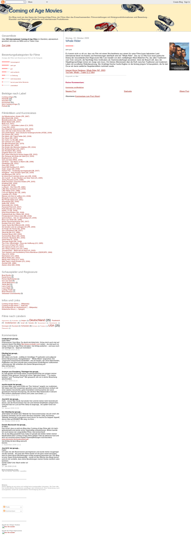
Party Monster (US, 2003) (11, 209)
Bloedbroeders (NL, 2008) (12, 120)
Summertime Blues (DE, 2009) (13, 236)
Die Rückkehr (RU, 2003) (11, 151)
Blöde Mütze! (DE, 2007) (11, 122)
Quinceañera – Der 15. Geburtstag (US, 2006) (19, 218)
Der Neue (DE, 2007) (10, 138)
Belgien (23, 320)
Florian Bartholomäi (9, 279)
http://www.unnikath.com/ (30, 344)
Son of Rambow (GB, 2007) (12, 230)
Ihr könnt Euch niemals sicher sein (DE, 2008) (19, 176)
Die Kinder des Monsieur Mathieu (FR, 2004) (19, 147)
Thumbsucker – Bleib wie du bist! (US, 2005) (19, 250)
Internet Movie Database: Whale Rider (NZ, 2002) (85, 70)
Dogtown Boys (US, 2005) (12, 152)
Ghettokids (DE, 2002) (10, 163)
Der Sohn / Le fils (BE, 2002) (12, 140)
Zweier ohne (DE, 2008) (11, 265)
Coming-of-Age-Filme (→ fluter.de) (15, 305)
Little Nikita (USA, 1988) (11, 191)
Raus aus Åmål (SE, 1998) (12, 220)
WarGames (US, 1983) (10, 256)
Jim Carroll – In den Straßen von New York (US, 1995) (22, 178)
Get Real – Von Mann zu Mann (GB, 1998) (18, 162)
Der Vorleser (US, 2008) (11, 142)
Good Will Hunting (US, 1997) (13, 167)
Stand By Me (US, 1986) (11, 232)
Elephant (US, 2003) (9, 158)
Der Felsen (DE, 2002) (10, 134)
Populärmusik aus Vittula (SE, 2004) (15, 214)
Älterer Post (184, 91)
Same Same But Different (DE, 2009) (16, 225)
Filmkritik (5, 99)
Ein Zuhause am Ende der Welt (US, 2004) (18, 156)
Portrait (4, 106)
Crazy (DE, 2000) (8, 127)
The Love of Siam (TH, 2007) (13, 245)
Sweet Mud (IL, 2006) (10, 239)
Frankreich (56, 320)
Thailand (43, 326)
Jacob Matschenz (8, 282)
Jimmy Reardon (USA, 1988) (13, 180)
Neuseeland (42, 323)
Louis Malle (6, 288)
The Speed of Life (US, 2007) (13, 247)
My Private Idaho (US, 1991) (12, 200)
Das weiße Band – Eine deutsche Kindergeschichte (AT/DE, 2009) (27, 133)
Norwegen (5, 326)
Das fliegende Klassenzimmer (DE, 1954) (17, 129)
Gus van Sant (7, 281)
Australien (15, 320)
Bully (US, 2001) (8, 123)
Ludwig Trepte (7, 290)
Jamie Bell (6, 284)
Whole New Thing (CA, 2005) (13, 259)
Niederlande (53, 323)
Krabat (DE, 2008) (9, 185)
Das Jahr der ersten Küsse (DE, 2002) (16, 131)
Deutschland (37, 320)
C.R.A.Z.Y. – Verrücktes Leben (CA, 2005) (17, 125)
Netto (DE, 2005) (8, 203)
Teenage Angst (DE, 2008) (12, 241)
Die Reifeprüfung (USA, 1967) (13, 149)
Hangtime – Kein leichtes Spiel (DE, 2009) (18, 172)
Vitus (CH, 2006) (8, 254)
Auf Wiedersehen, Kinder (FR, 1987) (15, 116)
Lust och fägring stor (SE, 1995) (14, 192)
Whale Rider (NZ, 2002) (11, 258)
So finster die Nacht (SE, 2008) (13, 229)
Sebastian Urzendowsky (11, 293)
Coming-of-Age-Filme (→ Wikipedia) (15, 304)
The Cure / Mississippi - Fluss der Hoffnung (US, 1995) (22, 243)
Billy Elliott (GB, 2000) (10, 118)
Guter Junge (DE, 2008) (11, 169)
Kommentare (10, 511)
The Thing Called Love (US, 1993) (15, 249)
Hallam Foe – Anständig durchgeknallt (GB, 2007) (20, 171)
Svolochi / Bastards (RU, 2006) (13, 238)
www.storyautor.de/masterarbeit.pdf (15, 439)
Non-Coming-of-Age (9, 104)
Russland (15, 326)
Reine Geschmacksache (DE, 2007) (15, 221)
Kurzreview (6, 102)
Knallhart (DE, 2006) (9, 183)
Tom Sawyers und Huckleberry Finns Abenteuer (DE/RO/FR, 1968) (27, 252)
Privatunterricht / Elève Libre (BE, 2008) (17, 216)
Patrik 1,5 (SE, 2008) (9, 210)
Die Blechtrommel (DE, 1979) (13, 143)
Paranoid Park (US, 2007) (11, 207)
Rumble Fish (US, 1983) (11, 223)
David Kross (6, 277)
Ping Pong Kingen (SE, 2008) (13, 212)
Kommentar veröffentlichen (75, 87)
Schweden (25, 326)
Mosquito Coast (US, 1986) (12, 198)
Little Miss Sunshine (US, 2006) (14, 189)
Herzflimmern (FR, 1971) (11, 174)
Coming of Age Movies (35, 11)
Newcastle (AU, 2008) (10, 205)
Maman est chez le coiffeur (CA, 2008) (16, 196)
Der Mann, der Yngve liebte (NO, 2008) (16, 136)
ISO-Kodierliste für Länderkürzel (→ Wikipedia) (19, 307)
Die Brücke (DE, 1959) (10, 145)
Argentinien (5, 320)
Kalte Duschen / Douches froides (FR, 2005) (18, 181)
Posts (7, 507)
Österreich (5, 328)
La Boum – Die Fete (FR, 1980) (13, 187)
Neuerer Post (71, 91)
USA (51, 325)
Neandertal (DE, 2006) (10, 201)
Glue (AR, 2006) (8, 165)
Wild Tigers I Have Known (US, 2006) (16, 261)
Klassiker (5, 100)
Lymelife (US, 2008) (9, 194)
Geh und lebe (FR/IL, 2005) (12, 160)
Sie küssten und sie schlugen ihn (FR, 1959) (18, 227)
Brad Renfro (6, 275)
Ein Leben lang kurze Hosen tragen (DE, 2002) (19, 154)
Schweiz (34, 326)
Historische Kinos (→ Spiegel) (13, 309)
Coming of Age (7, 97)
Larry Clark (6, 286)
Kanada (31, 323)
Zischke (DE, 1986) (9, 263)
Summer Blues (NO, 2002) (12, 234)
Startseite (128, 91)
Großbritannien (10, 323)
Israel (22, 323)
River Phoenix (7, 291)
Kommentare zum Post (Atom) (87, 96)
